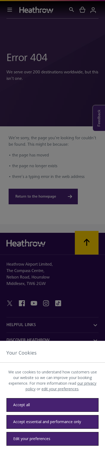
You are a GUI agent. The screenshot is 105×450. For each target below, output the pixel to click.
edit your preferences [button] (60, 388)
